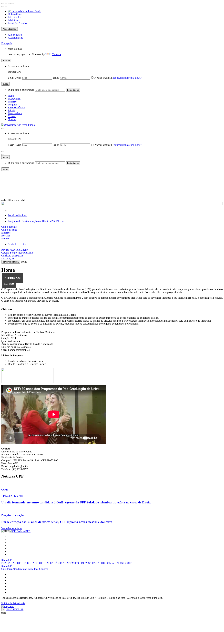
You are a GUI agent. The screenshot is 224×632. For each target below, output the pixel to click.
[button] (6, 43)
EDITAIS (85, 563)
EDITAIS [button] (9, 283)
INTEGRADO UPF (33, 563)
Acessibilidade (9, 29)
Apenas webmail (103, 77)
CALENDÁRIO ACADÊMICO (62, 563)
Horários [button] (5, 235)
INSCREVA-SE (14, 609)
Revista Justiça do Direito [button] (14, 249)
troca (3, 612)
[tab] (112, 226)
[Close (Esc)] (2, 3)
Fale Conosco (41, 569)
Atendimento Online (22, 569)
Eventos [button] (5, 238)
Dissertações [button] (7, 258)
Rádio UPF (7, 560)
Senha (56, 77)
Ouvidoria (6, 569)
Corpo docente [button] (9, 226)
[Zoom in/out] (12, 3)
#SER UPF (126, 563)
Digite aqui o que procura (21, 89)
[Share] (6, 3)
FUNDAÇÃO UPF (11, 563)
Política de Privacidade (13, 603)
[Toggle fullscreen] (9, 3)
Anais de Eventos (17, 244)
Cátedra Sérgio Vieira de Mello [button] (17, 252)
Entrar (138, 77)
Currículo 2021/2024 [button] (12, 255)
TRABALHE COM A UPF (104, 563)
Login (11, 77)
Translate (56, 54)
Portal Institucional (17, 215)
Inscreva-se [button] (12, 278)
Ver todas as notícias (11, 528)
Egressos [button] (5, 232)
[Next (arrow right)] (6, 6)
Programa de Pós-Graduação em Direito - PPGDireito (35, 221)
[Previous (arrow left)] (2, 6)
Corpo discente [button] (9, 229)
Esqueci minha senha (123, 77)
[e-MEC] (20, 531)
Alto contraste (15, 34)
